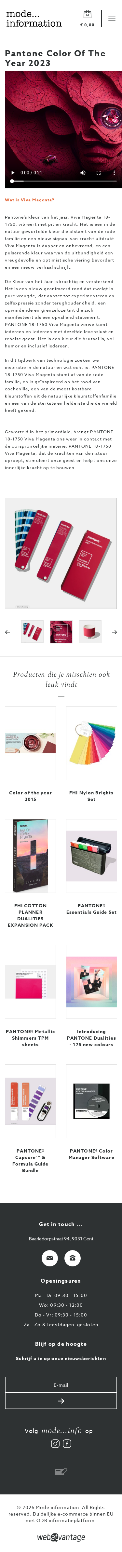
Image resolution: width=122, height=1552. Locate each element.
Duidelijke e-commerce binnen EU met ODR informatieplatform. (70, 1517)
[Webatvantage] (61, 1537)
